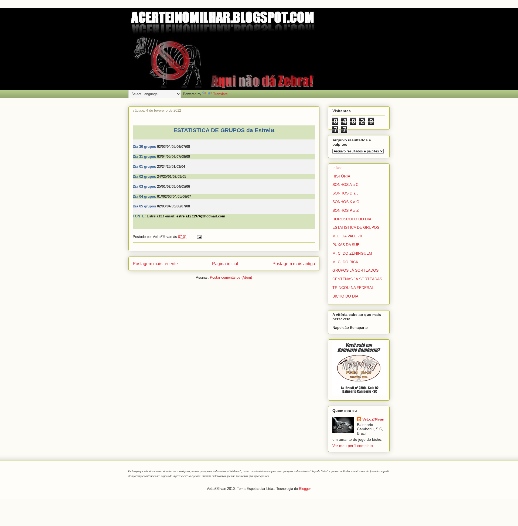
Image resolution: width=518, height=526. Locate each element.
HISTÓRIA (341, 176)
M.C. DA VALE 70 (347, 236)
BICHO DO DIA (345, 296)
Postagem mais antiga (293, 263)
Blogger (305, 489)
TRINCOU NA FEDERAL (353, 287)
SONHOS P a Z (345, 210)
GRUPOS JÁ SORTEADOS (355, 270)
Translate (220, 94)
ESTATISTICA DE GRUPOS (355, 227)
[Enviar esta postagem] (198, 237)
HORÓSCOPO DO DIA (351, 219)
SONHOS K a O (345, 202)
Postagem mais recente (155, 263)
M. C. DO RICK (345, 262)
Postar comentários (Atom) (231, 277)
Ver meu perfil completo (352, 445)
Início (337, 167)
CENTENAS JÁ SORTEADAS (357, 279)
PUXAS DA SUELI (347, 244)
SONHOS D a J (345, 193)
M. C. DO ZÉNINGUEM (352, 253)
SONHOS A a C (345, 184)
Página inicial (225, 263)
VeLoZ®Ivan (373, 419)
